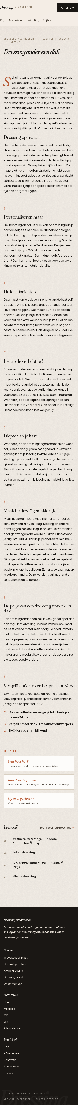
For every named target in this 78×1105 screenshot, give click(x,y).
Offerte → (67, 7)
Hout (7, 1002)
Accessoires (11, 1066)
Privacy (8, 1073)
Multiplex (9, 1008)
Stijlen (47, 20)
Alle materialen (13, 1028)
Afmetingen (11, 1053)
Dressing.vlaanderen (19, 38)
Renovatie (10, 1060)
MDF (7, 1015)
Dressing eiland (13, 977)
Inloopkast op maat (16, 957)
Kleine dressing (13, 970)
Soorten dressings (56, 38)
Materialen (16, 20)
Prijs (3, 20)
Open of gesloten (15, 964)
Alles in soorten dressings (56, 827)
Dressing (16, 7)
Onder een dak (13, 983)
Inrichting (33, 20)
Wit (6, 1021)
